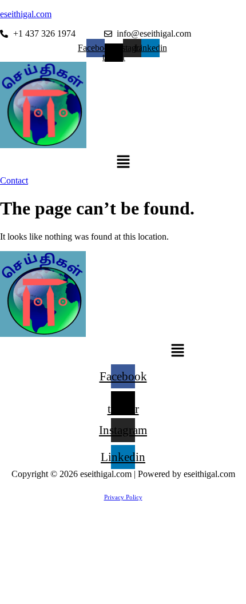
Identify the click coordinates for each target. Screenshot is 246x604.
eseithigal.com (25, 14)
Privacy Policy (123, 497)
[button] (123, 163)
